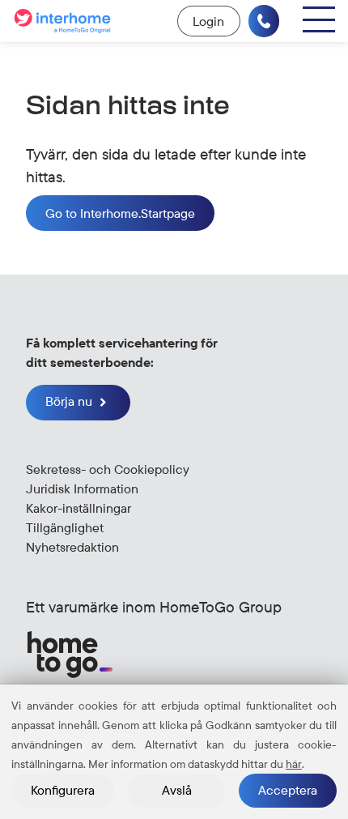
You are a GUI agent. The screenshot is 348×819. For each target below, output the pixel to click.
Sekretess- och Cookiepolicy (107, 469)
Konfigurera (63, 790)
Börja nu (70, 401)
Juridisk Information (82, 488)
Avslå (177, 790)
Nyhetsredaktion (72, 547)
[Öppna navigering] (319, 19)
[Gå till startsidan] (64, 21)
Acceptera (287, 790)
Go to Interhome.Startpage (120, 213)
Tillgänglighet (65, 527)
